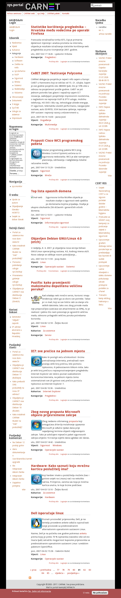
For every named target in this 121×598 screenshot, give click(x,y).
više (23, 489)
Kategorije (16, 53)
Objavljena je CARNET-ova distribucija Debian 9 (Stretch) (18, 294)
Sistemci (70, 266)
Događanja (45, 120)
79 (68, 570)
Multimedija (51, 124)
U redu (86, 593)
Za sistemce (49, 330)
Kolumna (18, 92)
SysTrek (15, 108)
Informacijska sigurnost (57, 222)
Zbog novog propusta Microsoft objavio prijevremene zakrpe (55, 413)
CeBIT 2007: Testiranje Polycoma (56, 73)
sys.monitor (17, 186)
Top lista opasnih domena (51, 191)
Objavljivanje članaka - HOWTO (17, 209)
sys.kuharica (19, 71)
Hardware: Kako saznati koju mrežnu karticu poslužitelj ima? (60, 467)
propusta (73, 421)
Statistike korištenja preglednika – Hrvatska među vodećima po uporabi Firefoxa (60, 30)
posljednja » (73, 573)
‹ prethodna (45, 570)
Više (110, 175)
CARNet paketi (53, 13)
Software (18, 60)
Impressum (17, 118)
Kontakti (65, 13)
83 (90, 570)
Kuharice (16, 50)
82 (84, 570)
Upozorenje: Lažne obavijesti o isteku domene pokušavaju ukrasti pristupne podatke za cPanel (105, 279)
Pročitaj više (54, 62)
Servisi (48, 335)
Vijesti (14, 46)
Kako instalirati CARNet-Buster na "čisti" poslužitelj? (18, 252)
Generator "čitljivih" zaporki (16, 320)
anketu (83, 533)
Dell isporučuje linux (47, 513)
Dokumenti (17, 100)
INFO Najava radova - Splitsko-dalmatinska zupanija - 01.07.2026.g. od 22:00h (105, 139)
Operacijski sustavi (54, 266)
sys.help (41, 13)
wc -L (101, 30)
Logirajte (63, 62)
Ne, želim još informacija (39, 591)
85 (48, 573)
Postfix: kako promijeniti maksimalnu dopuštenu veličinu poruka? (56, 286)
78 (63, 570)
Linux (43, 262)
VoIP (16, 74)
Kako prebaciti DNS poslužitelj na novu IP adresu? (18, 387)
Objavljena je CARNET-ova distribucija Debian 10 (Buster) (18, 404)
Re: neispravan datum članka (18, 469)
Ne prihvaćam (100, 593)
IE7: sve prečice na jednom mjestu (58, 351)
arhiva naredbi (105, 34)
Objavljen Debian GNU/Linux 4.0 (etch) (56, 240)
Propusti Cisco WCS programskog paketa (57, 142)
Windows (57, 445)
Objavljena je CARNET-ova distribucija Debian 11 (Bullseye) (18, 371)
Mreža (48, 175)
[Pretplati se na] (30, 578)
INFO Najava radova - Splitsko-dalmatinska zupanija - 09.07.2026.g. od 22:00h (105, 116)
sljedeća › (59, 573)
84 (43, 573)
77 (58, 570)
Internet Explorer (51, 391)
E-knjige (15, 104)
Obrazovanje (17, 97)
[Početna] (43, 9)
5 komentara (53, 271)
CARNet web (29, 13)
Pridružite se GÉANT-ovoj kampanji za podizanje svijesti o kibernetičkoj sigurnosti (104, 226)
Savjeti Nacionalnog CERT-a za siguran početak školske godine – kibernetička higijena (104, 200)
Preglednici (50, 57)
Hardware (50, 497)
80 (74, 570)
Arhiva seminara (14, 13)
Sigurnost (45, 171)
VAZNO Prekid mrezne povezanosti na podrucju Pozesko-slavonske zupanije (105, 93)
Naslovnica (16, 43)
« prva (33, 570)
